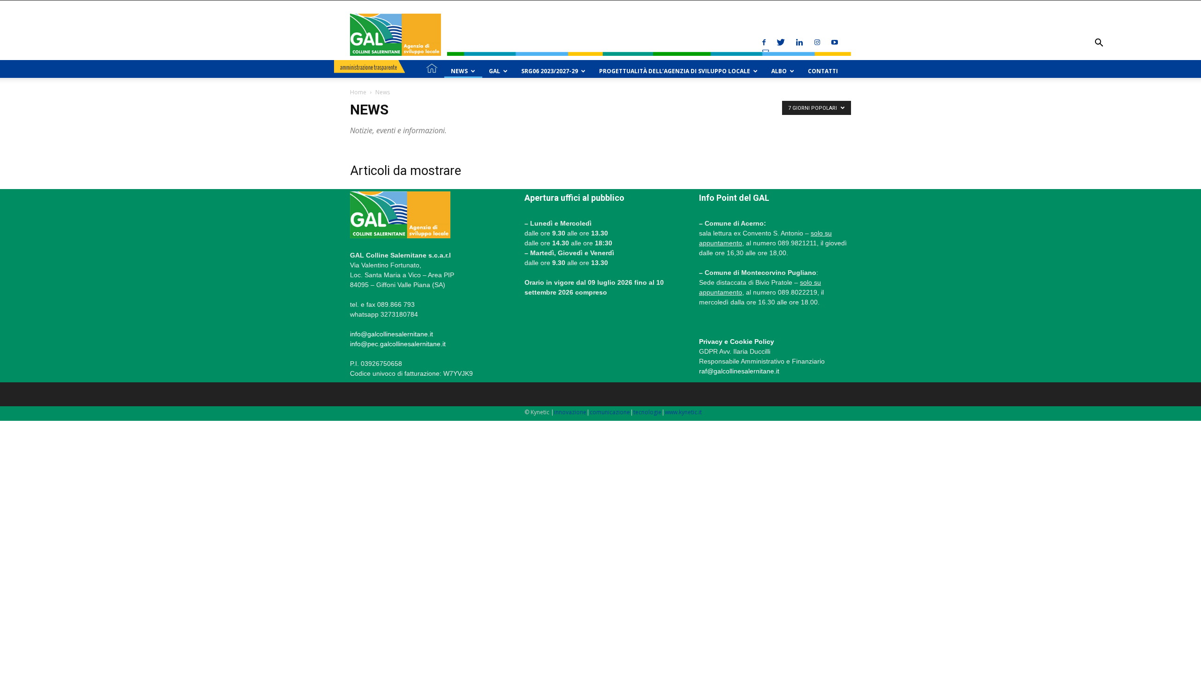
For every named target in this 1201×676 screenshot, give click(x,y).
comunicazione (610, 412)
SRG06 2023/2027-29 (549, 71)
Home (358, 92)
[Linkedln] (800, 42)
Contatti (823, 71)
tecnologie (647, 412)
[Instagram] (818, 42)
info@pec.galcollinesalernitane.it (398, 344)
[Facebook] (765, 42)
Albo (779, 71)
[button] (1098, 43)
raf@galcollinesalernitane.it (739, 371)
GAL (494, 71)
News (459, 71)
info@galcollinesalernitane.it (391, 334)
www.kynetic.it (683, 412)
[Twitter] (782, 42)
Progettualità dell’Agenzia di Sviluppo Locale (674, 71)
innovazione (570, 412)
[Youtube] (835, 42)
